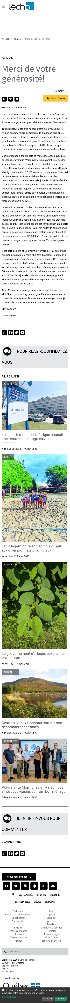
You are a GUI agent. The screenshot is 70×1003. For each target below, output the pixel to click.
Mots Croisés (51, 937)
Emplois (50, 901)
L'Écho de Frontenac (27, 960)
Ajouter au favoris (56, 98)
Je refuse (48, 998)
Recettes (51, 931)
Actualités (26, 894)
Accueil (5, 39)
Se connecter (18, 918)
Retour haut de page (17, 876)
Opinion (17, 39)
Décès (37, 901)
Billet (51, 911)
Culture (55, 894)
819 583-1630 (8, 972)
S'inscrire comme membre (18, 914)
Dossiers (51, 924)
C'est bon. (61, 998)
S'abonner (18, 911)
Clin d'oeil (51, 918)
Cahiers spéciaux (18, 937)
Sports (41, 894)
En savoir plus (9, 996)
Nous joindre (18, 921)
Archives (51, 921)
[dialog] (35, 995)
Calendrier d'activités (51, 927)
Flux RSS (18, 940)
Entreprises (22, 901)
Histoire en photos (51, 940)
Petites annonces (18, 931)
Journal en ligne (51, 934)
